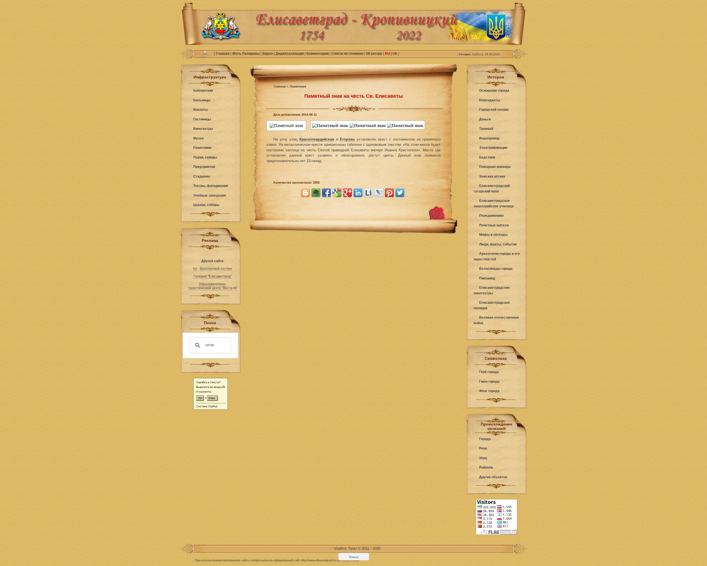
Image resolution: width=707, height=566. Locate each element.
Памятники (202, 148)
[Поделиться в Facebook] (326, 192)
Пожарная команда (495, 167)
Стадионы (201, 176)
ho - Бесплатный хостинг (212, 269)
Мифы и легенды (493, 235)
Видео (268, 53)
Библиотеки (203, 90)
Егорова (347, 139)
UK (395, 53)
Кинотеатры (203, 129)
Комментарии (318, 53)
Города (485, 439)
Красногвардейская (316, 139)
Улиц (483, 458)
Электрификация (493, 148)
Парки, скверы (205, 157)
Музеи (198, 138)
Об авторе (374, 53)
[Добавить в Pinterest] (389, 192)
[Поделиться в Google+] (347, 192)
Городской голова (493, 110)
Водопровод (489, 138)
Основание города (494, 90)
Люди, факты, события (498, 244)
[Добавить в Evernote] (316, 192)
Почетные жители (494, 225)
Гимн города (489, 381)
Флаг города (489, 391)
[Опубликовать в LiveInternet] (368, 192)
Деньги (485, 119)
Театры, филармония (210, 186)
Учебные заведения (209, 195)
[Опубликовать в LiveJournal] (378, 192)
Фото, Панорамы (246, 53)
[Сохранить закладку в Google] (337, 192)
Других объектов (493, 477)
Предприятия (204, 167)
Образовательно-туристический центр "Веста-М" (213, 286)
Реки (483, 448)
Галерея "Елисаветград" (213, 276)
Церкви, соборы (206, 205)
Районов (486, 467)
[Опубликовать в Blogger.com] (305, 192)
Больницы (201, 100)
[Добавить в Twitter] (399, 192)
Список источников (347, 53)
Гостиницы (202, 119)
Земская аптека (492, 176)
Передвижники (491, 216)
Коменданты (489, 100)
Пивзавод (487, 278)
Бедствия (487, 157)
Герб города (489, 372)
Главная (223, 53)
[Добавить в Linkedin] (358, 192)
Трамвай (486, 129)
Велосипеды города (496, 269)
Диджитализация (290, 53)
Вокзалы (200, 110)
